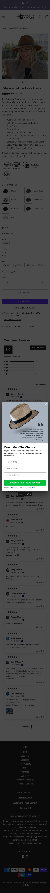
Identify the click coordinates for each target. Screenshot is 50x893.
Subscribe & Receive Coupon (25, 483)
